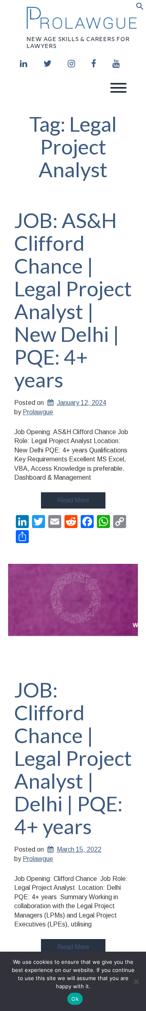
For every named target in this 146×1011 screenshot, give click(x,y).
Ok (75, 999)
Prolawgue (38, 412)
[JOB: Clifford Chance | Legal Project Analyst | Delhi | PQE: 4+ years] (73, 616)
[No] (136, 981)
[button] (140, 8)
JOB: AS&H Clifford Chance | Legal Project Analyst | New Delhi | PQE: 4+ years (73, 300)
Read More (73, 500)
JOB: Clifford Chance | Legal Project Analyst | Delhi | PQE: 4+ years (73, 758)
